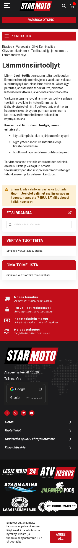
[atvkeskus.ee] (57, 478)
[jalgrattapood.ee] (57, 494)
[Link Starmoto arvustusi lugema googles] (26, 404)
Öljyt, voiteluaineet (14, 51)
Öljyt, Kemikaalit (42, 46)
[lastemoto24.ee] (20, 478)
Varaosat (22, 46)
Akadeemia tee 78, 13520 (21, 372)
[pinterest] (23, 413)
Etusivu (7, 46)
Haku (64, 6)
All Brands (70, 212)
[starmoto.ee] (36, 6)
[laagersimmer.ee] (19, 511)
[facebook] (7, 413)
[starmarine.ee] (20, 494)
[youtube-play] (31, 413)
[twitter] (15, 413)
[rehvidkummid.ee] (57, 511)
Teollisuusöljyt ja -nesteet (48, 51)
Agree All (60, 536)
